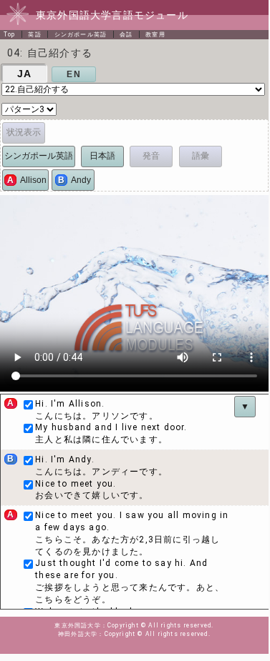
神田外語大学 (77, 633)
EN (73, 74)
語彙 (200, 156)
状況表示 (23, 132)
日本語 (102, 156)
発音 (151, 156)
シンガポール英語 (80, 34)
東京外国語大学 (77, 625)
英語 (34, 34)
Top (10, 34)
